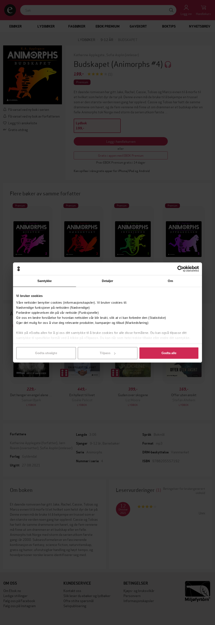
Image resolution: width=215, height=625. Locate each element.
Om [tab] (170, 281)
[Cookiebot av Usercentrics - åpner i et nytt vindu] (180, 269)
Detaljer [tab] (107, 281)
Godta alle (169, 353)
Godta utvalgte (46, 353)
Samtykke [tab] (44, 281)
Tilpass (105, 353)
